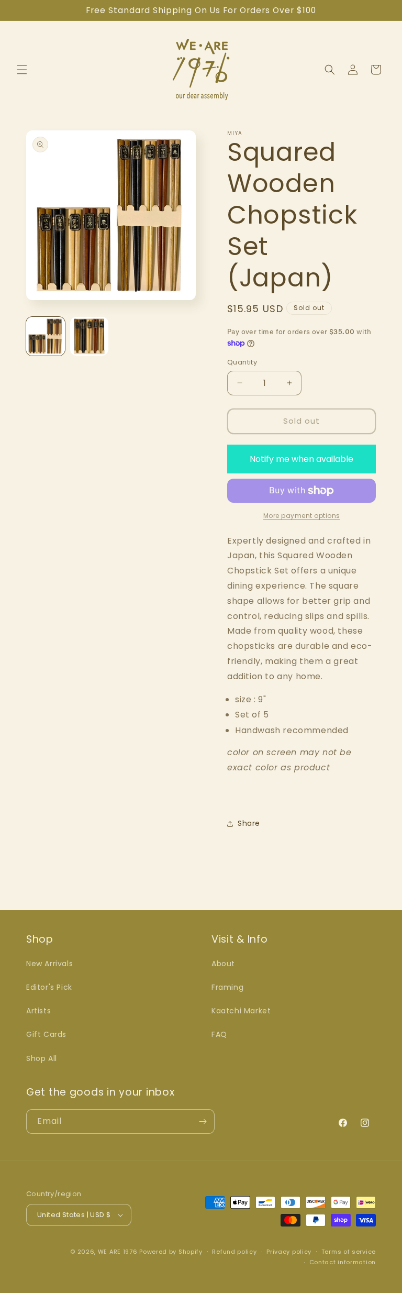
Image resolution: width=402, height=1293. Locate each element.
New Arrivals (49, 963)
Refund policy (234, 1251)
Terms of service (348, 1251)
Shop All (41, 1058)
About (223, 963)
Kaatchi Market (241, 1010)
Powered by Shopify (171, 1251)
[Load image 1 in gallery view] (45, 336)
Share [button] (249, 823)
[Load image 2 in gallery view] (89, 336)
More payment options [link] (301, 515)
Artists (38, 1010)
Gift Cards (46, 1034)
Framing (227, 987)
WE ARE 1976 (118, 1251)
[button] (22, 69)
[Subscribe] (202, 1121)
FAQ (219, 1034)
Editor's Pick (49, 987)
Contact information (342, 1262)
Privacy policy (288, 1251)
